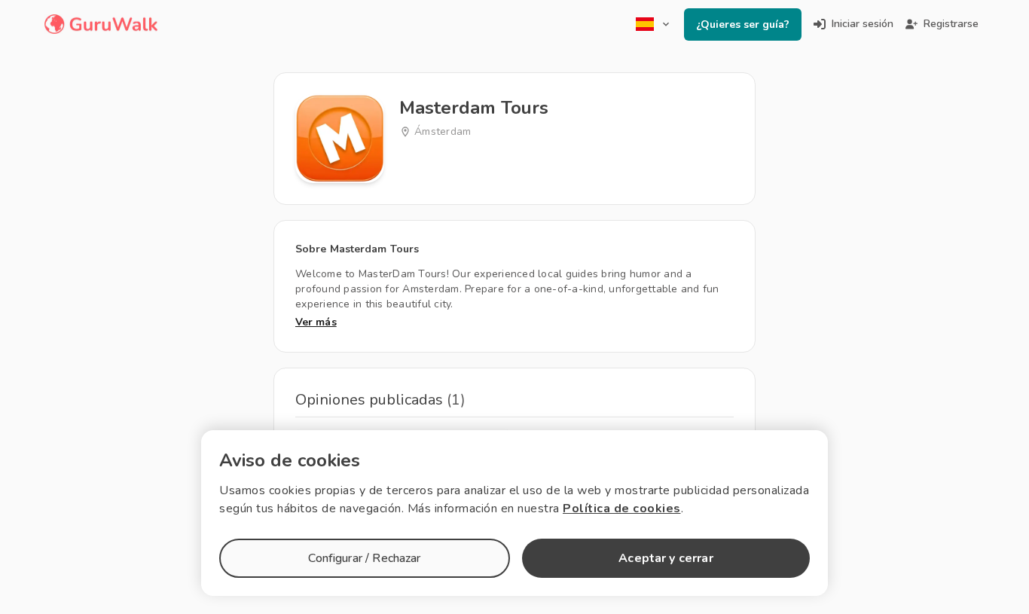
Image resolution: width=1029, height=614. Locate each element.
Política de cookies (622, 508)
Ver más (316, 322)
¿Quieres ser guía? (742, 24)
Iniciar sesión (862, 24)
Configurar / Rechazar (364, 558)
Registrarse (951, 24)
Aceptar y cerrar (665, 558)
